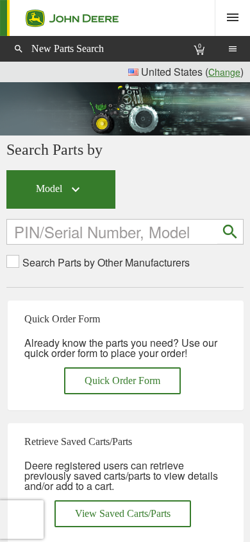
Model (59, 189)
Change (224, 72)
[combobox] (113, 231)
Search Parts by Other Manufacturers (106, 263)
